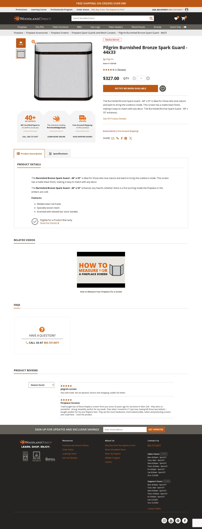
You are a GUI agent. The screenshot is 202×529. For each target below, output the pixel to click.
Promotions (21, 9)
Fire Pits (40, 26)
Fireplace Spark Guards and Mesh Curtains (94, 32)
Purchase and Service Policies (75, 445)
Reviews (122, 69)
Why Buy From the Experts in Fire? (120, 445)
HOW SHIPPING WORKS (82, 137)
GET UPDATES (155, 429)
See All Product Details (114, 118)
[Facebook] (185, 520)
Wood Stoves (138, 26)
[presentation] (21, 54)
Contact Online (154, 508)
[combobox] (112, 18)
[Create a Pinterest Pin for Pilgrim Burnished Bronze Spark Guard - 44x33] (125, 138)
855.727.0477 (51, 342)
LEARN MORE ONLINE (56, 137)
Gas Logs (95, 26)
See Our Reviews (69, 457)
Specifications (60, 153)
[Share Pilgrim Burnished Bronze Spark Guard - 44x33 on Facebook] (121, 138)
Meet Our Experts (113, 453)
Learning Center (39, 9)
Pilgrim (109, 59)
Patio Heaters (116, 26)
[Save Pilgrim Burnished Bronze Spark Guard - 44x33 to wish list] (162, 88)
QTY (126, 78)
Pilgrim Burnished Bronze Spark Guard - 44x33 (143, 32)
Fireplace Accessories (37, 32)
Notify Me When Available (130, 88)
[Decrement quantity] (134, 78)
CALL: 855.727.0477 (30, 137)
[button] (186, 9)
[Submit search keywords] (151, 18)
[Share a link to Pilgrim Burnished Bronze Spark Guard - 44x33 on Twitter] (130, 138)
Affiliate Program (112, 457)
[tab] (29, 153)
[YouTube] (171, 520)
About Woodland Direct (115, 449)
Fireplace (22, 26)
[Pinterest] (178, 520)
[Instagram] (164, 520)
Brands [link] (157, 26)
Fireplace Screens (60, 32)
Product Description (31, 153)
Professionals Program (62, 9)
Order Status (83, 9)
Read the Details (49, 223)
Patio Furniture (60, 26)
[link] (178, 27)
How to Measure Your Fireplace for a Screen (101, 291)
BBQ (79, 26)
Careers (108, 462)
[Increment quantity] (148, 78)
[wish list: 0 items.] (176, 18)
